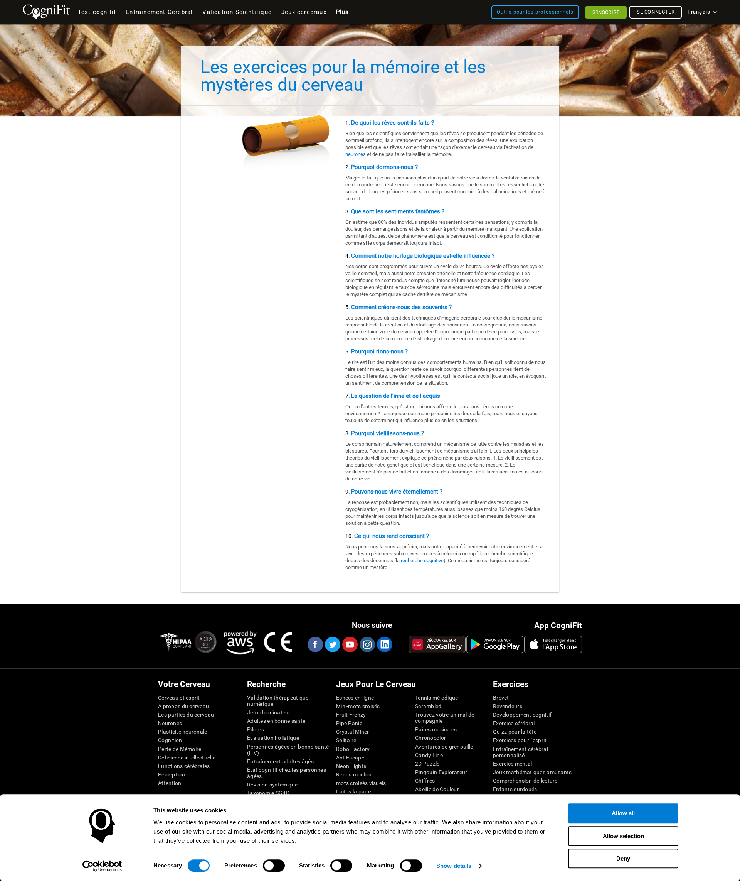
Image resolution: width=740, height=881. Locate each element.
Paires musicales (436, 729)
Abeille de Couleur (437, 789)
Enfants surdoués (515, 789)
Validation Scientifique (237, 11)
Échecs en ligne (355, 698)
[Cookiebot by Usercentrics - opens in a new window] (102, 866)
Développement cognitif (522, 715)
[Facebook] (315, 644)
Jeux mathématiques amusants (532, 772)
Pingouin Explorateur (441, 772)
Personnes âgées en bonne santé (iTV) (288, 750)
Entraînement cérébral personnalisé (520, 752)
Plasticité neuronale (182, 732)
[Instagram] (367, 644)
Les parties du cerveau (186, 715)
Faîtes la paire (353, 791)
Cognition (170, 740)
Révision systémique (272, 784)
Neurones (170, 723)
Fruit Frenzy (351, 715)
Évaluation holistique (273, 738)
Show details (453, 865)
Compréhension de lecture (525, 781)
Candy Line (429, 755)
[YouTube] (349, 644)
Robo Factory (353, 749)
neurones (355, 154)
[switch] (274, 865)
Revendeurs (507, 706)
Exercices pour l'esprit (520, 740)
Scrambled (428, 706)
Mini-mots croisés (358, 706)
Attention (170, 783)
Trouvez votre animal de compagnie (444, 718)
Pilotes (255, 729)
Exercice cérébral (514, 723)
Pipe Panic (349, 723)
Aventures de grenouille (444, 747)
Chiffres (425, 781)
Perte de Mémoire (179, 749)
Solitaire (346, 740)
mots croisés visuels (361, 783)
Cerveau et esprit (179, 698)
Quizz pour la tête (514, 732)
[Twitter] (332, 644)
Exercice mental (512, 764)
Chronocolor (430, 738)
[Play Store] (494, 644)
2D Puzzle (427, 764)
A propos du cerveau (183, 706)
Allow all (623, 813)
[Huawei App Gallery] (437, 644)
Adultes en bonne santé (276, 721)
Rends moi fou (354, 774)
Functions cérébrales (184, 766)
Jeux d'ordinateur (269, 712)
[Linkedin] (384, 644)
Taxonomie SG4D (268, 793)
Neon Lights (351, 766)
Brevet (501, 698)
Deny (623, 858)
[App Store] (553, 644)
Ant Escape (350, 757)
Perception (171, 774)
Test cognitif (97, 11)
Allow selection (623, 836)
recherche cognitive (422, 560)
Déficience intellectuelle (186, 757)
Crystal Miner (352, 732)
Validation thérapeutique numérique (278, 701)
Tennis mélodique (436, 698)
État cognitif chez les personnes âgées (286, 773)
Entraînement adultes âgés (280, 761)
